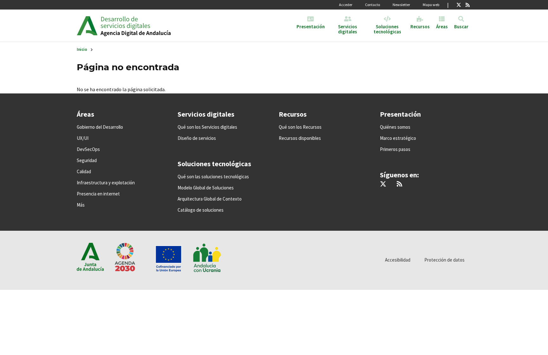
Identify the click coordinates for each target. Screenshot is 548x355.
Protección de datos (444, 260)
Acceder (345, 4)
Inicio (82, 49)
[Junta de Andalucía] (87, 25)
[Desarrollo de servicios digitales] (149, 25)
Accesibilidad (397, 260)
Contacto (372, 4)
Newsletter (401, 4)
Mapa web (431, 4)
